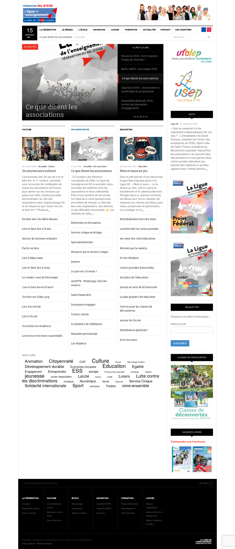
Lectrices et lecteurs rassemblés (42, 335)
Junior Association (61, 376)
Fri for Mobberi (129, 258)
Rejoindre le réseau (30, 508)
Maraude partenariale (84, 333)
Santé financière (81, 295)
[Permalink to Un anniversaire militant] (44, 149)
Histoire (148, 371)
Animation (34, 361)
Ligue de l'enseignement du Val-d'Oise (204, 541)
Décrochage (77, 503)
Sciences (119, 381)
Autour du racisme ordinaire (39, 238)
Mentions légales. (45, 543)
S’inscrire (100, 512)
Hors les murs (128, 339)
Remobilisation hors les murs (138, 219)
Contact (165, 29)
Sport (78, 385)
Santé (105, 381)
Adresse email (178, 324)
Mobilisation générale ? (134, 330)
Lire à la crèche (31, 306)
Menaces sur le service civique (89, 252)
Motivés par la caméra (133, 248)
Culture (26, 129)
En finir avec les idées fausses (40, 219)
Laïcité (83, 376)
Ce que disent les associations (55, 37)
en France (37, 287)
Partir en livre (30, 248)
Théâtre (111, 386)
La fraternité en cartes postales (139, 228)
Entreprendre (57, 371)
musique (69, 381)
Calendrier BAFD (103, 508)
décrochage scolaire (136, 362)
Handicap (135, 371)
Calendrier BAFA (103, 503)
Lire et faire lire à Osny (36, 267)
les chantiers (183, 29)
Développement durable (44, 366)
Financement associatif (114, 371)
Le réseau (67, 29)
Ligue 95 (174, 123)
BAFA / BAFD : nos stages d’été (139, 69)
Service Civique (140, 381)
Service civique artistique (86, 232)
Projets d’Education (129, 503)
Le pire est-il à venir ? (84, 271)
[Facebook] (203, 29)
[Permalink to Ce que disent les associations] (93, 149)
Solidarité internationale (45, 385)
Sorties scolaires (79, 512)
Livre (109, 376)
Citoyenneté (61, 360)
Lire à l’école (29, 316)
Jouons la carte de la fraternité (138, 287)
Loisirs (124, 376)
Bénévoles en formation (86, 222)
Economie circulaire (83, 367)
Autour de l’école (130, 320)
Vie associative (80, 129)
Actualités (149, 29)
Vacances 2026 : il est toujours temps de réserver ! (139, 57)
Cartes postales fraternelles (137, 267)
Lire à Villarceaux (32, 258)
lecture (98, 376)
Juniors (75, 261)
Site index (203, 482)
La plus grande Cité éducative (137, 297)
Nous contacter (29, 512)
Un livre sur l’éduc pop (36, 297)
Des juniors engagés (83, 304)
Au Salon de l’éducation (134, 277)
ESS (77, 370)
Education (126, 129)
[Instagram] (209, 29)
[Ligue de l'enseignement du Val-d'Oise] (43, 15)
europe (93, 371)
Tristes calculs (80, 314)
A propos (26, 503)
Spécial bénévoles (82, 242)
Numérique (88, 381)
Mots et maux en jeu (133, 171)
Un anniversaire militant (39, 171)
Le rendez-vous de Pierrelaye (40, 277)
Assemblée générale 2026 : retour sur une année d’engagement (137, 104)
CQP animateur (128, 512)
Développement (128, 508)
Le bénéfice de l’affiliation (86, 324)
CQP (82, 361)
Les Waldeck (78, 343)
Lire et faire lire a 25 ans (36, 228)
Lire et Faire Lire (54, 520)
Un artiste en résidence (36, 326)
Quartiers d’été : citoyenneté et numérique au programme (140, 89)
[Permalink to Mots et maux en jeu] (141, 149)
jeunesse (34, 375)
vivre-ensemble (135, 385)
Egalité (138, 366)
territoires (95, 386)
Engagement (33, 371)
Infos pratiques (28, 543)
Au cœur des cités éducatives (138, 238)
